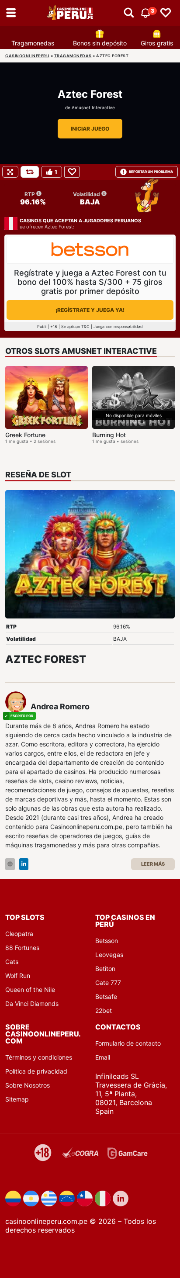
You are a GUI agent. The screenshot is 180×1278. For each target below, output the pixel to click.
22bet (103, 1010)
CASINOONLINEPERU (27, 55)
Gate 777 (108, 982)
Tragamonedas (32, 43)
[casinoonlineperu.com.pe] (70, 13)
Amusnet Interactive (93, 107)
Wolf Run (17, 975)
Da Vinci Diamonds (32, 1003)
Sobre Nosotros (27, 1085)
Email (102, 1057)
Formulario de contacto (128, 1043)
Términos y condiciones (38, 1057)
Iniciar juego (90, 128)
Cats (11, 961)
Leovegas (109, 954)
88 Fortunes (22, 947)
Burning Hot (109, 435)
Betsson (106, 940)
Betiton (105, 968)
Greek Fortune (25, 435)
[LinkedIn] (23, 864)
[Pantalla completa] (10, 172)
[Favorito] (72, 172)
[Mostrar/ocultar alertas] (128, 13)
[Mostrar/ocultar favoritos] (165, 13)
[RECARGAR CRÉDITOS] (30, 172)
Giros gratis (157, 43)
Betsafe (106, 996)
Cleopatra (19, 933)
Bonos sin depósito (100, 43)
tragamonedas (73, 55)
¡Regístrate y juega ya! (90, 310)
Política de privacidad (36, 1071)
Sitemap (17, 1099)
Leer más (153, 864)
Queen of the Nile (30, 989)
